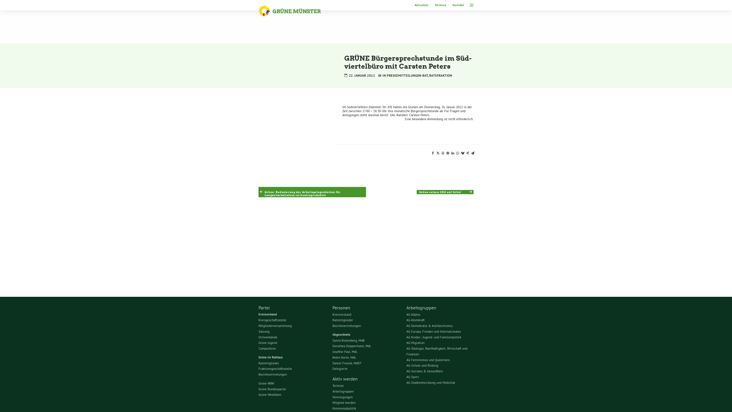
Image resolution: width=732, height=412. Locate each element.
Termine (440, 5)
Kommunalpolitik (344, 408)
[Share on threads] (443, 153)
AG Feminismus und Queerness (428, 360)
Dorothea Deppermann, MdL (351, 346)
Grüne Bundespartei (272, 389)
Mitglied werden (344, 403)
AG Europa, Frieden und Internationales (433, 331)
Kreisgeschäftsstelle (272, 320)
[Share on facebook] (433, 153)
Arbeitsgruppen (343, 391)
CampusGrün (267, 348)
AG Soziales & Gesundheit (424, 371)
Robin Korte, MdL (344, 357)
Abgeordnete (341, 334)
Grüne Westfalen (269, 395)
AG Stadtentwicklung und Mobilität (430, 383)
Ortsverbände (267, 337)
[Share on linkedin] (452, 153)
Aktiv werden (345, 379)
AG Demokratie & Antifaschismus (429, 326)
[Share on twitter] (438, 153)
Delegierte (340, 369)
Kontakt (458, 5)
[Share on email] (472, 153)
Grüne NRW (266, 383)
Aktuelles (422, 5)
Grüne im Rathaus (270, 357)
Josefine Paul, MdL (345, 352)
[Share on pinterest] (447, 153)
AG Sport (412, 377)
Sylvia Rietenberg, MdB (348, 340)
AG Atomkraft (415, 320)
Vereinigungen (342, 397)
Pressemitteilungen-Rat (407, 75)
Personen (341, 308)
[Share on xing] (467, 153)
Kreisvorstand (341, 314)
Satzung (264, 331)
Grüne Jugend (267, 343)
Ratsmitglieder (268, 363)
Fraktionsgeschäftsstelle (275, 369)
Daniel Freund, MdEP (346, 363)
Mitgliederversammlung (275, 326)
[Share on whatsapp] (457, 153)
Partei (264, 308)
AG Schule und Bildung (422, 365)
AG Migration (415, 343)
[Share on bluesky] (462, 153)
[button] (471, 5)
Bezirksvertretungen (272, 374)
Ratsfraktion (440, 75)
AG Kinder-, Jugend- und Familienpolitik (433, 337)
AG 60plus (413, 314)
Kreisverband (267, 314)
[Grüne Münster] (294, 11)
